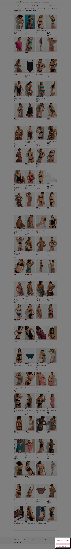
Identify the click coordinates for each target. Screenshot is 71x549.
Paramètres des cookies (63, 546)
